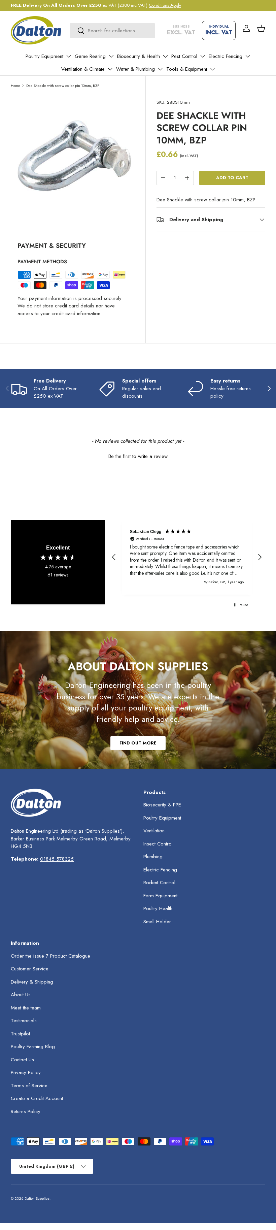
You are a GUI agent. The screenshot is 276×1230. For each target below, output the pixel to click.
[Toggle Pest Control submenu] (203, 56)
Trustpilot (20, 1033)
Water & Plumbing (135, 69)
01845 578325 (57, 859)
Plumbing (153, 856)
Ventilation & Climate (83, 69)
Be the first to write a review (138, 456)
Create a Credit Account (37, 1098)
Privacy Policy (26, 1072)
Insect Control (158, 843)
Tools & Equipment (186, 69)
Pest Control (184, 56)
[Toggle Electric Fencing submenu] (248, 56)
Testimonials (24, 1020)
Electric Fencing (225, 56)
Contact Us (22, 1059)
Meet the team (26, 1007)
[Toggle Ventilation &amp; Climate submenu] (110, 69)
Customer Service (29, 968)
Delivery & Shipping (32, 982)
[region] (187, 557)
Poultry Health (157, 908)
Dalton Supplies (37, 1198)
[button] (261, 28)
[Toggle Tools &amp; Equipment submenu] (212, 69)
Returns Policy (25, 1111)
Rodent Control (159, 882)
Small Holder (157, 921)
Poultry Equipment (44, 56)
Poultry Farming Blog (33, 1046)
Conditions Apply (165, 5)
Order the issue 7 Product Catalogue (50, 956)
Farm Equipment (160, 895)
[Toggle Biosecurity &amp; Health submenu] (165, 56)
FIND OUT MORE (138, 743)
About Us (21, 994)
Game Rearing (90, 56)
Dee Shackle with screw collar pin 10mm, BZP (62, 85)
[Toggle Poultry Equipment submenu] (69, 56)
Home (15, 85)
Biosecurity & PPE (162, 804)
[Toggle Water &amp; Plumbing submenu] (160, 69)
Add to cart (232, 177)
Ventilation (154, 830)
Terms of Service (29, 1085)
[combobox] (112, 30)
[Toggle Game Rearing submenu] (111, 56)
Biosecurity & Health (138, 56)
